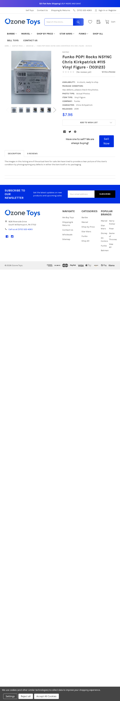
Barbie (11, 33)
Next (55, 110)
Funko (82, 33)
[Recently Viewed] (99, 22)
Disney (104, 233)
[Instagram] (12, 236)
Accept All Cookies (46, 696)
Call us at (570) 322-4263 (20, 229)
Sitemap (66, 239)
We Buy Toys (68, 217)
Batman (105, 250)
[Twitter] (70, 131)
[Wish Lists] (91, 22)
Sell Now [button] (106, 141)
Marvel (25, 33)
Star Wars (66, 33)
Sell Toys (30, 10)
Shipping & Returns (60, 10)
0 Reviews (32, 153)
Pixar (111, 228)
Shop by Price (45, 33)
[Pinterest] (75, 131)
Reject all (26, 696)
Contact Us (42, 10)
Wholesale (67, 234)
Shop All (98, 33)
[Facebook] (64, 131)
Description (14, 153)
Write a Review (108, 72)
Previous (8, 110)
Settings (10, 696)
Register (112, 10)
